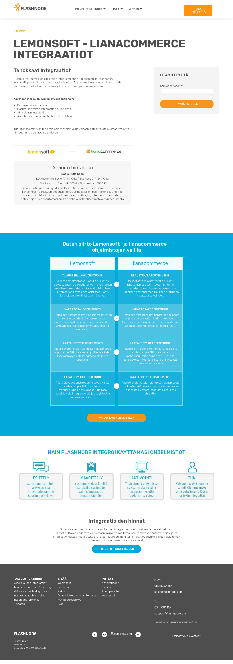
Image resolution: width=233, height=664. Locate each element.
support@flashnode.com (170, 613)
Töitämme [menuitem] (64, 587)
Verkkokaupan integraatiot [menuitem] (30, 583)
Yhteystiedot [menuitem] (110, 583)
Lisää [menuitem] (115, 9)
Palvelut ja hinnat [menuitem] (88, 9)
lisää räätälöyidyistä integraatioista (78, 356)
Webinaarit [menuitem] (64, 583)
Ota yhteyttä (198, 10)
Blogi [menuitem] (61, 604)
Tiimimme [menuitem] (108, 587)
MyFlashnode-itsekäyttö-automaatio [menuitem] (34, 591)
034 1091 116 (162, 607)
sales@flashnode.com (168, 592)
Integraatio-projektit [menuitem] (26, 599)
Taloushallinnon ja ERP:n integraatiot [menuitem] (34, 587)
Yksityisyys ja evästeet (186, 636)
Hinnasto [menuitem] (19, 604)
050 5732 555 (163, 586)
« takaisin (19, 31)
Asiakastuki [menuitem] (109, 595)
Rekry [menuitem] (61, 591)
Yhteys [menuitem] (134, 9)
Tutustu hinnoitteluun (116, 549)
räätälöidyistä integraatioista (140, 359)
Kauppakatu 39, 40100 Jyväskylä (30, 648)
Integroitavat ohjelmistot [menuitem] (29, 595)
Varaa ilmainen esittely (116, 417)
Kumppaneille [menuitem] (110, 591)
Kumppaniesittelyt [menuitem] (69, 599)
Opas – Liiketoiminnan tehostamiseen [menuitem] (78, 595)
